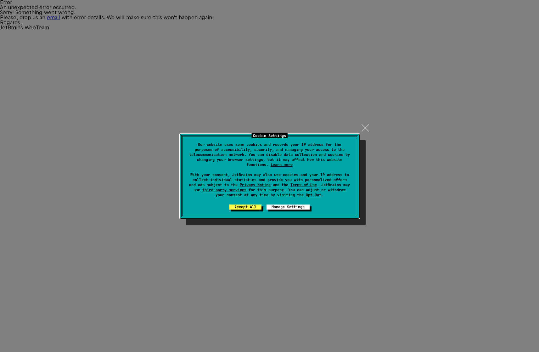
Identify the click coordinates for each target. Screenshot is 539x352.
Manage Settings (288, 207)
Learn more (282, 164)
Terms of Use (303, 185)
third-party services (224, 190)
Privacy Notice (255, 185)
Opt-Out (313, 195)
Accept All (245, 207)
